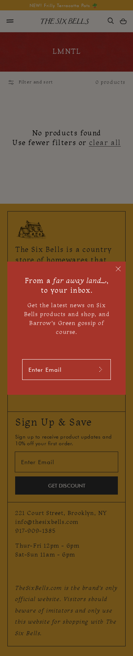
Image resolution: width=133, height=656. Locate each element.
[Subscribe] (100, 370)
